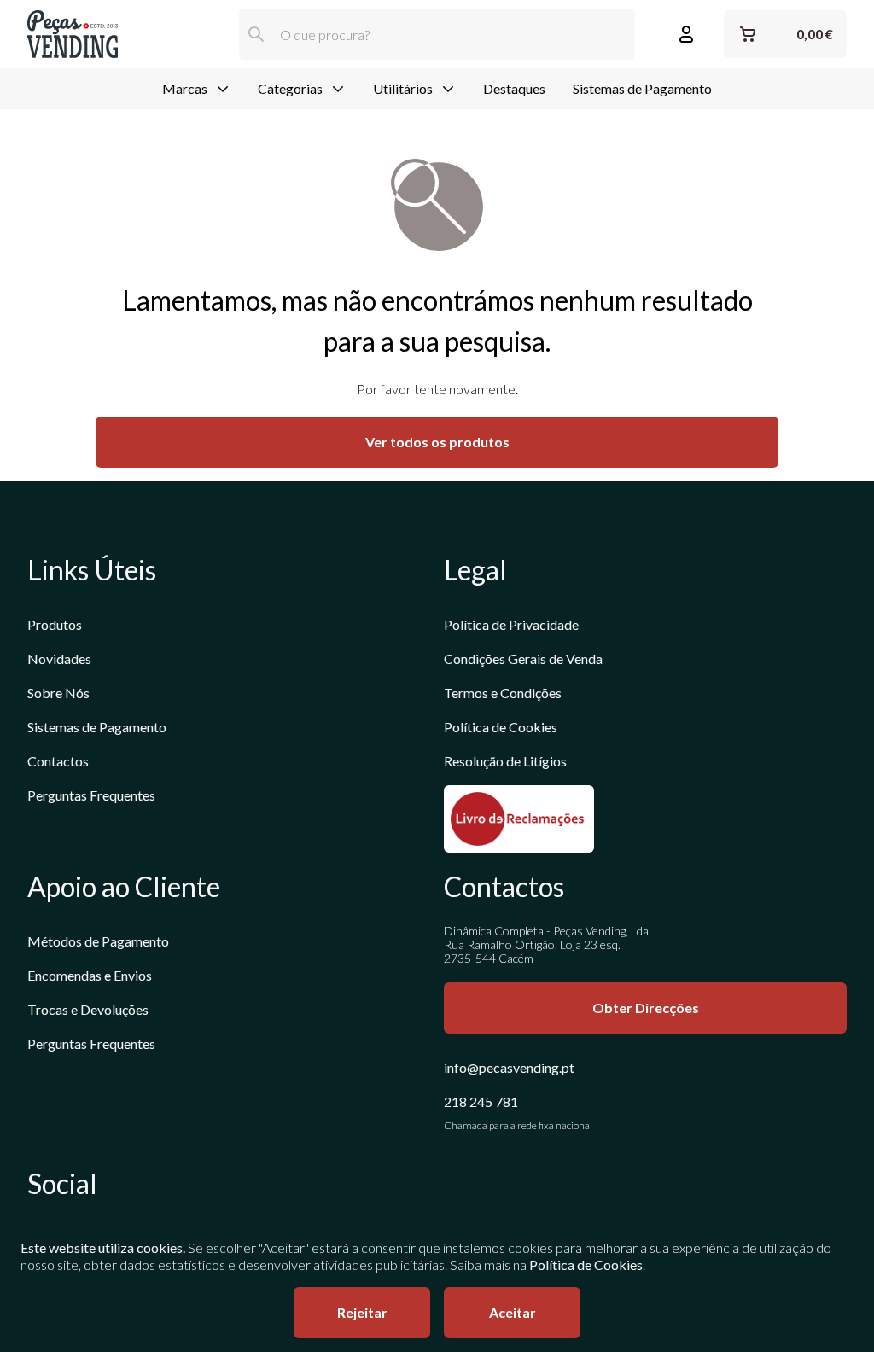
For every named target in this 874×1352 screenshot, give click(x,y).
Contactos (58, 761)
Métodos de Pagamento (98, 941)
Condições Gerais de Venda (523, 658)
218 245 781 (481, 1101)
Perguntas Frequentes (91, 795)
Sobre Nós (58, 693)
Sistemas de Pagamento (642, 88)
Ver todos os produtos (437, 442)
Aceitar (512, 1312)
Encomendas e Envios (89, 975)
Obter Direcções (645, 1007)
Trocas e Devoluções (88, 1009)
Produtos (54, 624)
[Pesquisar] (256, 34)
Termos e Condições (503, 693)
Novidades (59, 658)
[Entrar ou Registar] (686, 34)
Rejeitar (362, 1312)
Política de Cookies (500, 727)
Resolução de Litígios (505, 761)
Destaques (514, 88)
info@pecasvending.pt (509, 1067)
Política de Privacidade (511, 624)
